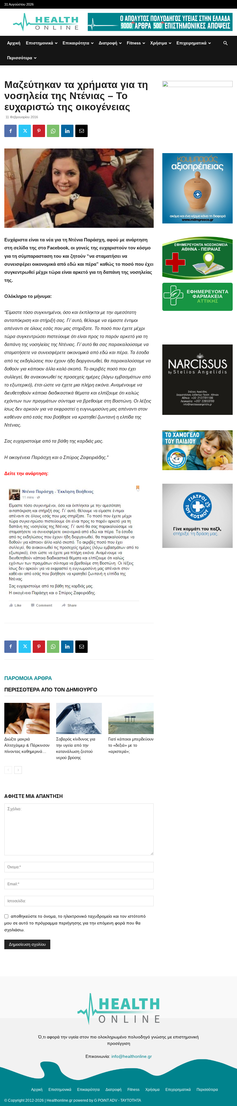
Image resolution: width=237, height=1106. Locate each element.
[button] (225, 43)
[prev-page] (8, 770)
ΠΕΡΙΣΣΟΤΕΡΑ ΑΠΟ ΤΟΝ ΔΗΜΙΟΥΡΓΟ (50, 690)
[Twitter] (25, 131)
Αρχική (13, 43)
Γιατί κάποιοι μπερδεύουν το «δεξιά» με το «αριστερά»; (131, 745)
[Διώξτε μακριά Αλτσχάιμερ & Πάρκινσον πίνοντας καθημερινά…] (27, 718)
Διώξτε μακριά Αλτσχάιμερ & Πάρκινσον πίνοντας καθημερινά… (27, 745)
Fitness (134, 43)
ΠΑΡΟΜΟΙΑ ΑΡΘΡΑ (28, 678)
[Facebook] (10, 131)
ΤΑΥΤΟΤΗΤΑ (130, 1100)
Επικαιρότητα (76, 43)
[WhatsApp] (53, 131)
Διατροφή (108, 43)
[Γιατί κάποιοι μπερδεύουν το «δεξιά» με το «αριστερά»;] (131, 718)
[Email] (81, 131)
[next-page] (18, 770)
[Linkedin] (67, 131)
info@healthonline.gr (131, 1056)
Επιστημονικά (39, 43)
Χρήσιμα (158, 43)
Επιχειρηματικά (191, 43)
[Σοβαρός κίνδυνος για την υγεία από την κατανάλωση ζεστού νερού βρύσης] (79, 718)
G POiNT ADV (105, 1100)
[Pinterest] (39, 131)
